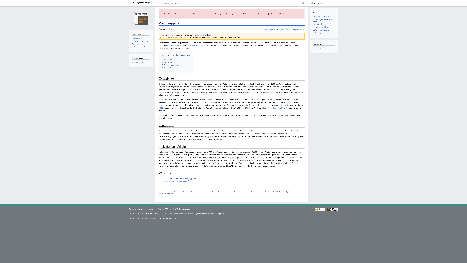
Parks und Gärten (320, 48)
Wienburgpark (187, 192)
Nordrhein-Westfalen (278, 108)
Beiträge (211, 35)
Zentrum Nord (192, 45)
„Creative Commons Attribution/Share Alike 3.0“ (263, 192)
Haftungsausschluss (167, 218)
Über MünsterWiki (149, 218)
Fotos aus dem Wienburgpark (174, 181)
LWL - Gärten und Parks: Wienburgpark (178, 178)
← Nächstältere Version (179, 37)
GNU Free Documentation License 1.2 (180, 213)
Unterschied (165, 37)
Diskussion (203, 35)
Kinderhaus (171, 45)
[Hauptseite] (141, 18)
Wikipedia (215, 192)
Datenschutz (134, 218)
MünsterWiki (142, 3)
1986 (161, 108)
